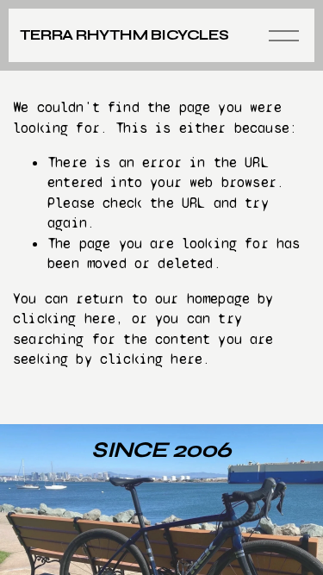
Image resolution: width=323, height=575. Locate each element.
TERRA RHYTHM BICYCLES (124, 35)
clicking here (64, 318)
